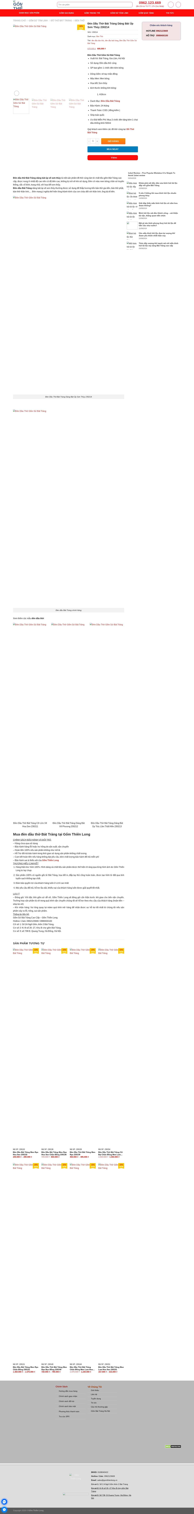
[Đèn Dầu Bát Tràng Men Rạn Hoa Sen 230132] (26, 1047)
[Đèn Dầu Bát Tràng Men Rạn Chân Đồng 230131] (26, 1262)
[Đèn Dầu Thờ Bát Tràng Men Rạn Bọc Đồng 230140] (54, 1262)
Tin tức (170, 13)
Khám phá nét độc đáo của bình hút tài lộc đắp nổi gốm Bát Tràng (158, 184)
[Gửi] (130, 4)
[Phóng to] (16, 93)
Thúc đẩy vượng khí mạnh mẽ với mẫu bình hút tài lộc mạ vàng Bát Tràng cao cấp (158, 244)
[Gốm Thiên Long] (75, 1480)
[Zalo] (4, 1502)
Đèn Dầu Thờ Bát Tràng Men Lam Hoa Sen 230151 (111, 1368)
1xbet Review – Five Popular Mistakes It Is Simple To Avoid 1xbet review (151, 174)
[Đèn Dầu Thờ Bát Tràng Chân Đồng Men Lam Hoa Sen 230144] (83, 1262)
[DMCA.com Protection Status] (173, 1446)
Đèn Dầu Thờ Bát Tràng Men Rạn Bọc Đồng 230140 (54, 1368)
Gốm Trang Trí (92, 13)
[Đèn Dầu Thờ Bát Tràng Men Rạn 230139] (83, 1047)
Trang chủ (19, 20)
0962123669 (162, 31)
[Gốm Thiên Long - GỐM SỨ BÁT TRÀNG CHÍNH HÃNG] (33, 4)
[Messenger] (4, 1510)
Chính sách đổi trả (66, 1401)
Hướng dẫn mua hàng (68, 1391)
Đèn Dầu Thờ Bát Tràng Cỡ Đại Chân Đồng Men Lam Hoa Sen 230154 (110, 1153)
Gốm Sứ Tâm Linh (38, 20)
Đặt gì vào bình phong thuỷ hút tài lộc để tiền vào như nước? (157, 224)
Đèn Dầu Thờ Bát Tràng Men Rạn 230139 (82, 1153)
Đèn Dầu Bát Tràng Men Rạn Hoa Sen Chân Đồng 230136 (54, 1153)
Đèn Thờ (80, 20)
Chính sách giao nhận (68, 1396)
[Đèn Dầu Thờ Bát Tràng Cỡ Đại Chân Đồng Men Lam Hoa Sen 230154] (111, 1047)
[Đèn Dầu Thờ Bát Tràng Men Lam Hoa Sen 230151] (111, 1262)
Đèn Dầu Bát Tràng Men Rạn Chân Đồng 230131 (25, 1368)
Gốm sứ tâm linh (119, 13)
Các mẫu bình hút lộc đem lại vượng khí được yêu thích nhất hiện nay (157, 234)
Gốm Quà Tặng (146, 13)
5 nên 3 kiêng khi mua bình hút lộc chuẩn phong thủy (157, 194)
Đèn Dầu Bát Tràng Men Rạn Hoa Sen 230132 (25, 1153)
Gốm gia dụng (66, 13)
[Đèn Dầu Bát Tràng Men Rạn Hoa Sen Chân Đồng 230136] (54, 1047)
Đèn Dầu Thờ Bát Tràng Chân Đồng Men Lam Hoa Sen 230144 (81, 1368)
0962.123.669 (150, 3)
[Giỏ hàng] (171, 5)
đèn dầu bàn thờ (97, 41)
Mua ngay (113, 149)
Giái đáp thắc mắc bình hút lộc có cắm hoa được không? (158, 204)
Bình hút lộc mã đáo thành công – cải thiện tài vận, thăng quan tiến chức (158, 214)
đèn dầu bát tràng (111, 41)
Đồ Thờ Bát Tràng (61, 20)
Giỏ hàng (113, 141)
